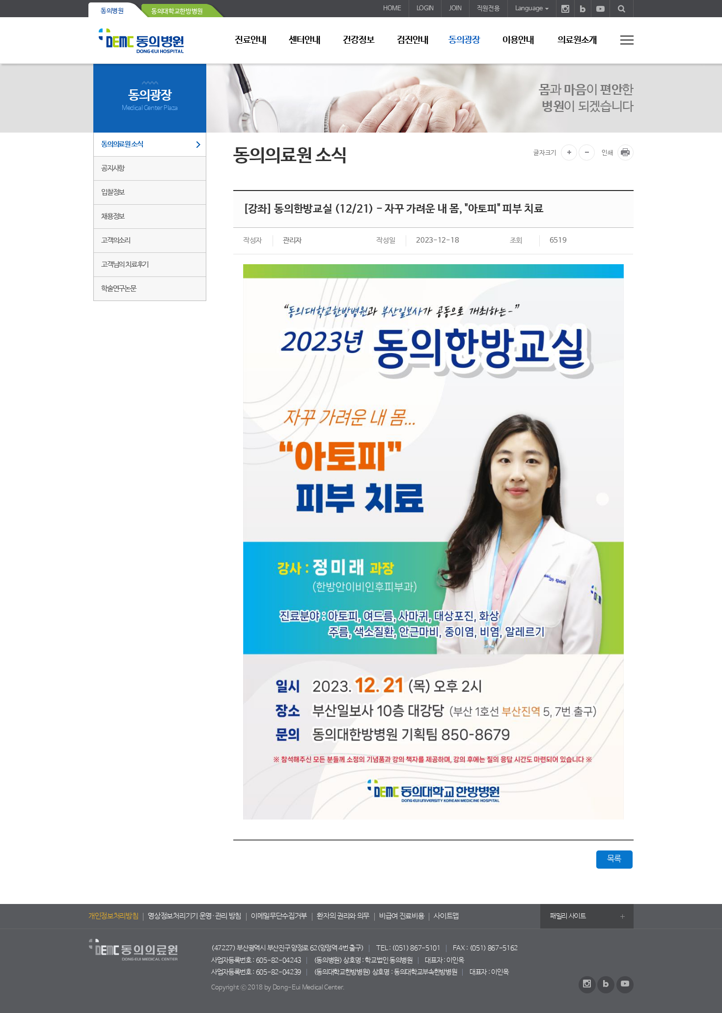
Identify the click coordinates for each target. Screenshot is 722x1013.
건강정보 (358, 40)
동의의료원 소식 (121, 144)
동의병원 (112, 11)
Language (529, 8)
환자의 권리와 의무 (343, 916)
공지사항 (112, 168)
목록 (614, 859)
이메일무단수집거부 (279, 916)
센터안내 (304, 40)
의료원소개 (577, 40)
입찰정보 (112, 192)
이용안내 (518, 40)
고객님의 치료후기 (124, 264)
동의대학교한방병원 (177, 11)
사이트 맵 (621, 39)
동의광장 (464, 40)
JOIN (455, 8)
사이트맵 (446, 916)
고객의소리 (115, 240)
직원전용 (488, 8)
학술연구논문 (118, 288)
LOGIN (425, 8)
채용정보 (112, 216)
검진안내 (412, 40)
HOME (392, 8)
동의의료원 (149, 40)
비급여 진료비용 (401, 916)
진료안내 (250, 40)
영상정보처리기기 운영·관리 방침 (194, 916)
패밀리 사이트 (568, 916)
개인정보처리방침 (113, 916)
